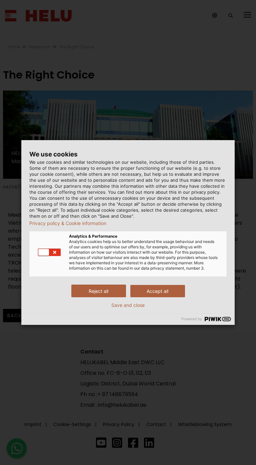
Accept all (157, 291)
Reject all (98, 291)
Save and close (128, 305)
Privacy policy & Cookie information (67, 223)
